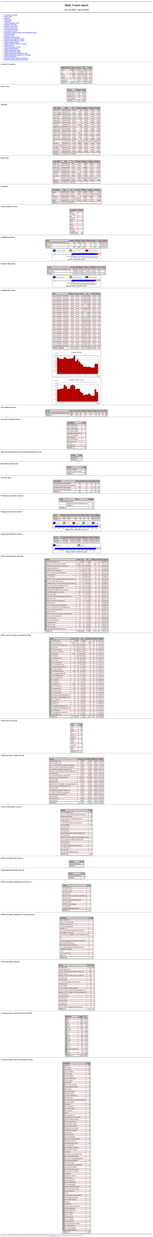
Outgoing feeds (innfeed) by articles (14, 39)
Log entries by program (10, 15)
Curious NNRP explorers (11, 48)
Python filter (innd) (9, 34)
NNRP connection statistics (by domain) (15, 43)
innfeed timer (8, 19)
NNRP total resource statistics (12, 47)
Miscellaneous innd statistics (12, 37)
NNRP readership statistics (11, 42)
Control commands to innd (11, 23)
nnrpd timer (7, 21)
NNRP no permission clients (12, 50)
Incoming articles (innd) (11, 27)
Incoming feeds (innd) (10, 24)
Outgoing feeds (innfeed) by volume (14, 40)
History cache (8, 16)
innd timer (7, 18)
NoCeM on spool (9, 35)
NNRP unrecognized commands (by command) (17, 55)
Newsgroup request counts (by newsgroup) (16, 59)
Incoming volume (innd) (11, 26)
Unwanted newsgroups (10, 31)
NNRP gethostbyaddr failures (12, 51)
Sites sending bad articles (11, 29)
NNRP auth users (9, 45)
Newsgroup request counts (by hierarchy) (15, 58)
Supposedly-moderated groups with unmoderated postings (20, 32)
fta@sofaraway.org (54, 1235)
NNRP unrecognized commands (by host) (16, 53)
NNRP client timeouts (10, 56)
